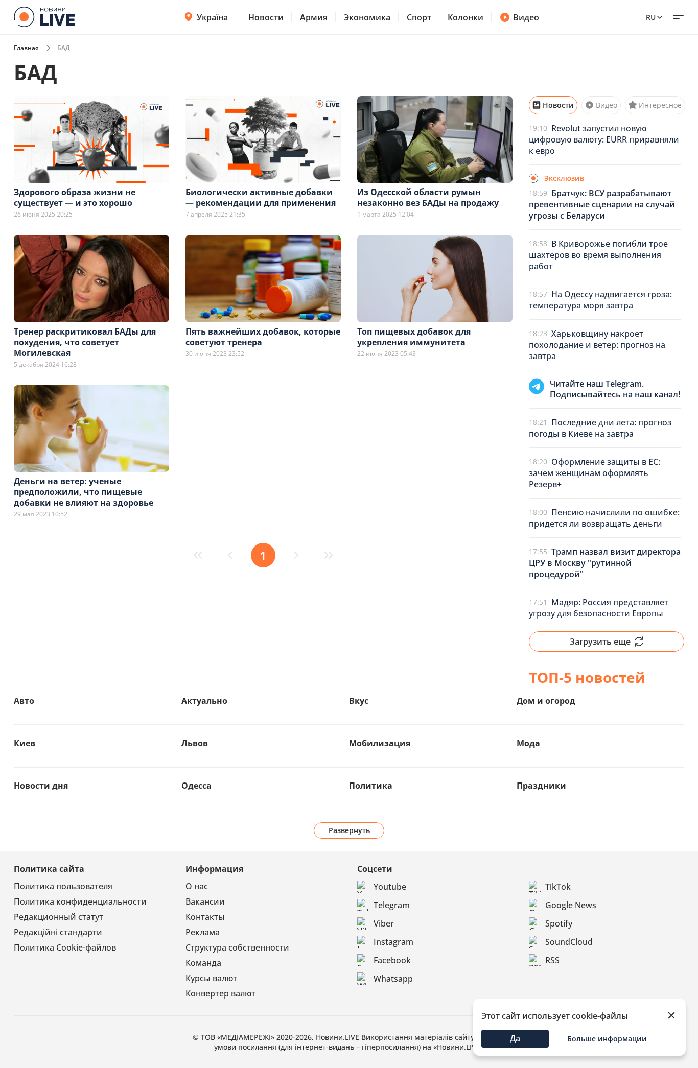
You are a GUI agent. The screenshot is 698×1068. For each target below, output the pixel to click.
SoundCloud (569, 941)
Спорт (419, 17)
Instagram (393, 941)
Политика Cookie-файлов (65, 947)
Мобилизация (379, 743)
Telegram (392, 905)
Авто (24, 700)
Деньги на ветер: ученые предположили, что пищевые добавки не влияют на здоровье (83, 492)
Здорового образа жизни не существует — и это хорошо (74, 197)
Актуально (204, 700)
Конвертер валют (220, 993)
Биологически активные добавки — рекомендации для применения (260, 197)
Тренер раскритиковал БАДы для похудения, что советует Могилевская (85, 342)
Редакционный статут (58, 916)
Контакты (205, 916)
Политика (370, 785)
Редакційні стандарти (58, 932)
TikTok (558, 886)
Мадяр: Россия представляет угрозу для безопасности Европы (598, 608)
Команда (203, 962)
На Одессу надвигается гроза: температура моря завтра (600, 300)
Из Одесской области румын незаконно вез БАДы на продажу (428, 197)
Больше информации (607, 1038)
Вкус (358, 700)
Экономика (367, 17)
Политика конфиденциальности (80, 901)
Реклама (202, 932)
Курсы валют (211, 978)
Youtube (390, 886)
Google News (570, 905)
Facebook (392, 960)
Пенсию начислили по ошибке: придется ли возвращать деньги (604, 518)
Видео (526, 17)
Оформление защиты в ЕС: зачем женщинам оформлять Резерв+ (594, 473)
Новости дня (41, 785)
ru (651, 17)
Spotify (558, 923)
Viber (384, 923)
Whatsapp (393, 978)
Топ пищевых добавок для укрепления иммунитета (414, 337)
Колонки (465, 17)
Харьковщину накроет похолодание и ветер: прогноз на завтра (597, 345)
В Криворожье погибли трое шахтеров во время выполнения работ (598, 255)
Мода (528, 743)
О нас (196, 886)
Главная (26, 47)
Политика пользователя (63, 886)
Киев (24, 743)
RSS (552, 960)
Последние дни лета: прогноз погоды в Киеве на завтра (600, 428)
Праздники (541, 785)
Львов (194, 743)
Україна (212, 17)
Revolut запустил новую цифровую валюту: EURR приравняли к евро (604, 139)
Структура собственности (237, 947)
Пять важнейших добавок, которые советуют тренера (262, 337)
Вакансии (205, 901)
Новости (266, 17)
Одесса (196, 785)
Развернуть (349, 830)
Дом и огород (546, 700)
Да (515, 1038)
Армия (314, 17)
